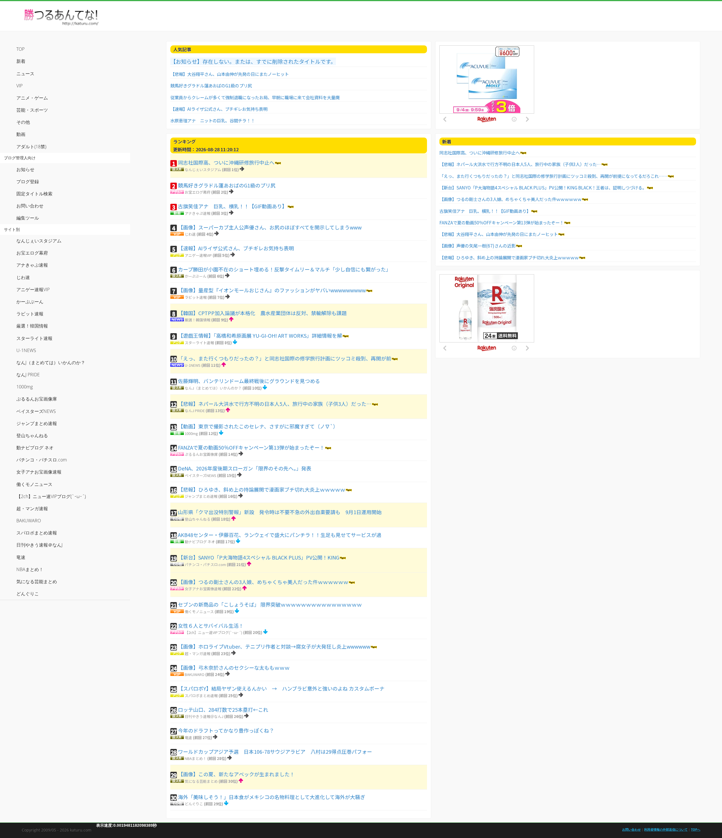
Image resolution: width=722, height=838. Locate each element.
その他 (23, 122)
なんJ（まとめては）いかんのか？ (213, 388)
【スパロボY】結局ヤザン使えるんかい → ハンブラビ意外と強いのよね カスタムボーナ (281, 688)
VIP (19, 86)
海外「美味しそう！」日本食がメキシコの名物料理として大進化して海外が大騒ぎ (271, 797)
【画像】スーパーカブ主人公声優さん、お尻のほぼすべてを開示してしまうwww (270, 227)
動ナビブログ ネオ (200, 541)
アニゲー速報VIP (198, 255)
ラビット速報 (196, 297)
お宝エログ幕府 (197, 192)
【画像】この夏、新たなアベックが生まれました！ (236, 774)
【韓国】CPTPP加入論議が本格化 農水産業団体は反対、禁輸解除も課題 (262, 313)
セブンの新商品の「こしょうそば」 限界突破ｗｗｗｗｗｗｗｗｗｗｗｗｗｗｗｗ (270, 604)
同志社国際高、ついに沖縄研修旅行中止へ (226, 162)
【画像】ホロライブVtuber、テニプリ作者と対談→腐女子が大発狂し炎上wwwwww (274, 646)
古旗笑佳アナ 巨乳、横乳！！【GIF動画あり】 (232, 206)
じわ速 (190, 234)
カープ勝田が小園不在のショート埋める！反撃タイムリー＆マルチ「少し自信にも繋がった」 (284, 269)
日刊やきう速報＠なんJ (204, 716)
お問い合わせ (29, 206)
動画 (20, 134)
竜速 (188, 737)
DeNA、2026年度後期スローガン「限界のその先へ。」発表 (244, 468)
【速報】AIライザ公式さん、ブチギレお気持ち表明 (218, 109)
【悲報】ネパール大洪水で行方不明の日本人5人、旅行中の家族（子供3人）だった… (274, 403)
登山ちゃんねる (197, 519)
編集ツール (27, 218)
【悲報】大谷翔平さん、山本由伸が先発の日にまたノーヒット (229, 74)
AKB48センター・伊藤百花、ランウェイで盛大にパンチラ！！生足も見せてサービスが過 (279, 534)
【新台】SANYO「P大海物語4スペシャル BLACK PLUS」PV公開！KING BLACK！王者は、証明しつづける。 (542, 187)
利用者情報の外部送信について (666, 829)
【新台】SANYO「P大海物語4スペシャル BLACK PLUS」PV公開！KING (258, 557)
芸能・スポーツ (32, 110)
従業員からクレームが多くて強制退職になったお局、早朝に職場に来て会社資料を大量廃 (255, 97)
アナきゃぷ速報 (197, 213)
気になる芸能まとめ (201, 781)
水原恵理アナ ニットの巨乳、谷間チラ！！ (212, 120)
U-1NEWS (193, 365)
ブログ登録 (27, 181)
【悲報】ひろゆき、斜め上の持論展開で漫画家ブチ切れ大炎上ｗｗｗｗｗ (261, 489)
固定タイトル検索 (34, 194)
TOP (20, 49)
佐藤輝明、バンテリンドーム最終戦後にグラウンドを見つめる (249, 380)
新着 (20, 61)
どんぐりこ (194, 803)
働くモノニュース (199, 611)
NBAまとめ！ (195, 758)
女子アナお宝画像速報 (203, 588)
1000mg (191, 433)
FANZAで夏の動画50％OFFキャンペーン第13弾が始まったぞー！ (251, 447)
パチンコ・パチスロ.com (205, 564)
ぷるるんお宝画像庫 (201, 454)
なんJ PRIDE (195, 410)
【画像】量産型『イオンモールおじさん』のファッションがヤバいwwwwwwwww (272, 290)
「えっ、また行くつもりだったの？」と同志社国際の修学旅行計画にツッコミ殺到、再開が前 (284, 358)
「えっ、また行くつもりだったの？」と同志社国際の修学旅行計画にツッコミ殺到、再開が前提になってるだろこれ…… (553, 176)
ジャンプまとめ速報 (201, 496)
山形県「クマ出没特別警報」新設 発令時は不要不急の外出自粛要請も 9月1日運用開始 (280, 512)
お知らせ (25, 169)
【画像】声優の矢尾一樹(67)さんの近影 (477, 245)
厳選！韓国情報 (197, 319)
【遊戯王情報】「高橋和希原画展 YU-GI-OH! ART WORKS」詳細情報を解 (260, 335)
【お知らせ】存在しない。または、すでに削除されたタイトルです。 (253, 61)
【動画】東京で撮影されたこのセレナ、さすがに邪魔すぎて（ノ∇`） (258, 426)
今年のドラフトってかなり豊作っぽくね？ (226, 730)
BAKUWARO (194, 674)
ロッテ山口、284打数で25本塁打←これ (223, 709)
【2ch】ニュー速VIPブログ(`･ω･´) (213, 632)
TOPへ (695, 829)
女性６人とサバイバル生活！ (211, 625)
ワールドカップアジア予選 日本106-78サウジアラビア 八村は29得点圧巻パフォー (275, 751)
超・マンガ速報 (197, 653)
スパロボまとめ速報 (201, 695)
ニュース (25, 73)
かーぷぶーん (195, 276)
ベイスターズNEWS (200, 475)
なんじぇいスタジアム (203, 169)
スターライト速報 (199, 342)
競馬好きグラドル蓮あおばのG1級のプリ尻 (211, 85)
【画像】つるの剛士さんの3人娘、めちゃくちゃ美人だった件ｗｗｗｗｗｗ (263, 581)
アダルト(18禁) (31, 146)
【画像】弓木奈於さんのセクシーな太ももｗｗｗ (234, 667)
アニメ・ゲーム (32, 98)
